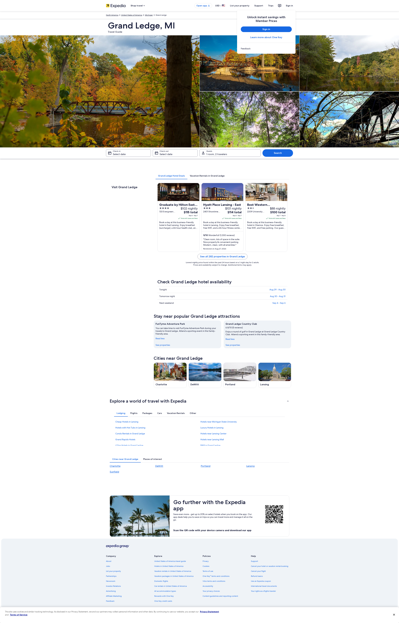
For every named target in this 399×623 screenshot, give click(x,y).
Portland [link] (205, 466)
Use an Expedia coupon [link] (261, 581)
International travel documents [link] (264, 586)
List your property (239, 5)
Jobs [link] (108, 566)
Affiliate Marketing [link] (114, 596)
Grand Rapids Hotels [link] (125, 439)
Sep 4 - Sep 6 (279, 303)
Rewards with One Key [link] (164, 596)
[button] (199, 401)
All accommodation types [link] (165, 591)
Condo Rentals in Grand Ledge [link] (130, 433)
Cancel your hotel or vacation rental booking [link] (269, 566)
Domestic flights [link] (161, 581)
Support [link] (254, 561)
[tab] (171, 175)
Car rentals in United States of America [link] (170, 586)
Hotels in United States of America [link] (168, 566)
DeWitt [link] (159, 466)
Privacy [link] (206, 561)
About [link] (108, 561)
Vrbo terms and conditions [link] (214, 581)
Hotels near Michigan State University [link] (218, 421)
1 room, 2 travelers (216, 154)
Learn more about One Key (266, 37)
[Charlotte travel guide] (170, 375)
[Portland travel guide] (239, 375)
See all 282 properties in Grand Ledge (222, 256)
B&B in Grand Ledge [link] (210, 445)
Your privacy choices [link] (211, 591)
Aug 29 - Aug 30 (277, 289)
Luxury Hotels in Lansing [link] (212, 427)
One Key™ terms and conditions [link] (216, 576)
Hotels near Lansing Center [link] (213, 433)
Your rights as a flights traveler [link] (263, 591)
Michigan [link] (149, 15)
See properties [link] (163, 345)
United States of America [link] (131, 15)
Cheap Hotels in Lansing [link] (126, 421)
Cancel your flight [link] (258, 571)
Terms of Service (18, 615)
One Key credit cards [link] (163, 601)
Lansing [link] (250, 466)
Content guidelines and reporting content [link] (220, 596)
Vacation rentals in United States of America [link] (172, 571)
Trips (270, 5)
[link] (266, 48)
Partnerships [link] (111, 576)
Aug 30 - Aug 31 (278, 296)
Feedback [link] (110, 601)
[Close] (394, 614)
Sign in (289, 5)
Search (278, 152)
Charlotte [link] (115, 466)
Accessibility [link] (208, 586)
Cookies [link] (206, 566)
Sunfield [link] (114, 471)
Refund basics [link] (257, 576)
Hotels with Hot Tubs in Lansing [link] (130, 427)
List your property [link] (113, 571)
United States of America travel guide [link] (170, 561)
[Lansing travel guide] (274, 375)
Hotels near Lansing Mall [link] (212, 439)
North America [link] (112, 15)
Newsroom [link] (110, 581)
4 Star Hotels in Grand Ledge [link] (129, 445)
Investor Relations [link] (113, 586)
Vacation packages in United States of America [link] (173, 576)
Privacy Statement (209, 611)
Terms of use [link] (208, 571)
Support (258, 5)
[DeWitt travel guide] (205, 375)
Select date (119, 154)
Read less (160, 338)
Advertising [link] (111, 591)
